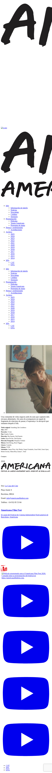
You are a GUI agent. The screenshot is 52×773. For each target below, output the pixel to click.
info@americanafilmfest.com (17, 498)
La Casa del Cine (11, 486)
